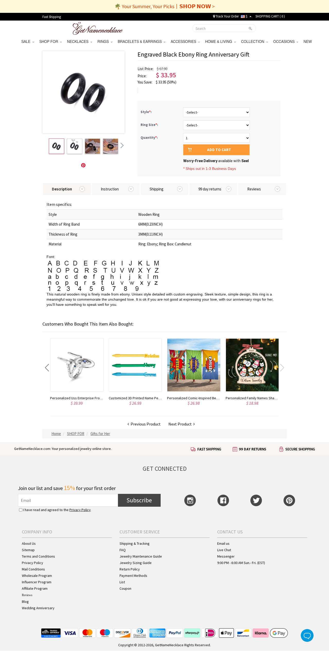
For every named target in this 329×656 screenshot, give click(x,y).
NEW (308, 41)
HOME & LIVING (219, 41)
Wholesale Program (37, 575)
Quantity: (149, 137)
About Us (29, 543)
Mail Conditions (33, 569)
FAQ (123, 550)
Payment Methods (133, 575)
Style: (146, 112)
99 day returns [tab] (209, 189)
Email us (223, 543)
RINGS (104, 41)
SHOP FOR (49, 41)
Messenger (226, 556)
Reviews (27, 595)
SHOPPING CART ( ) (270, 16)
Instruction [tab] (110, 189)
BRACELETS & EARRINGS (141, 41)
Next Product (180, 424)
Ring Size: (150, 125)
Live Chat (224, 550)
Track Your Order (227, 16)
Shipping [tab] (156, 189)
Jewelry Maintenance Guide (141, 556)
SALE (26, 41)
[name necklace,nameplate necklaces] (97, 27)
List (122, 582)
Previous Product (145, 424)
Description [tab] (62, 189)
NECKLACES (78, 41)
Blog (25, 601)
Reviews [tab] (254, 189)
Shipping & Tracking (135, 543)
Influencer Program (36, 582)
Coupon (125, 588)
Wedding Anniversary (38, 608)
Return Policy (130, 569)
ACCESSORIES (184, 41)
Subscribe (139, 500)
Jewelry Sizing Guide (136, 562)
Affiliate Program (35, 588)
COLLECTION (253, 41)
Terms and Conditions (38, 556)
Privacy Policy (80, 509)
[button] (46, 368)
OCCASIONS (285, 41)
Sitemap (28, 550)
